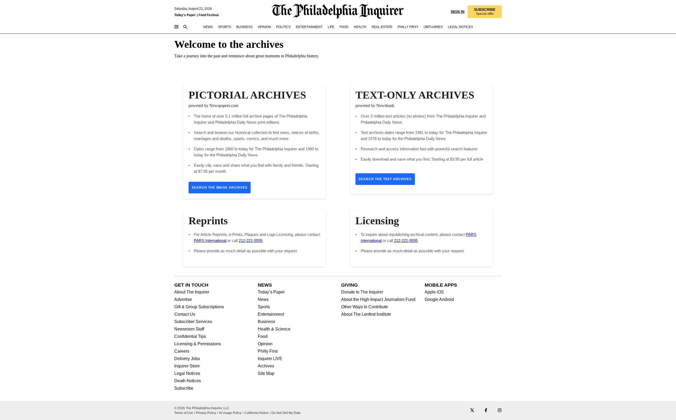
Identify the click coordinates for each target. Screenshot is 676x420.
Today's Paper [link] (185, 15)
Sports (264, 307)
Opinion (265, 344)
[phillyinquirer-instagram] (499, 410)
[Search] (185, 27)
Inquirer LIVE (270, 359)
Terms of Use (183, 413)
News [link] (208, 27)
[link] (485, 11)
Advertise (183, 299)
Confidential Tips (190, 336)
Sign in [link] (457, 12)
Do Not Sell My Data (286, 413)
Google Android (439, 299)
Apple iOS (434, 292)
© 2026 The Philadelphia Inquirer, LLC (201, 408)
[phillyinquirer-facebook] (486, 410)
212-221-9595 (250, 240)
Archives (266, 366)
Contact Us (184, 314)
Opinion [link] (264, 27)
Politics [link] (283, 27)
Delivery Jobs (187, 359)
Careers (181, 351)
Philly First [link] (408, 27)
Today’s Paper (271, 292)
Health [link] (360, 27)
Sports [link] (224, 27)
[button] (485, 11)
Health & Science (274, 329)
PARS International (210, 240)
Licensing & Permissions (197, 344)
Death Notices (187, 381)
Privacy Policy (206, 413)
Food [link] (344, 27)
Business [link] (244, 27)
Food (262, 336)
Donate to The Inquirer (362, 292)
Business (266, 322)
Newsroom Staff (189, 329)
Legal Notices (187, 373)
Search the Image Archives (219, 187)
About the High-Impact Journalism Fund (378, 299)
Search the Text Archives (385, 179)
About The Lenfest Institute (366, 314)
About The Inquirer (191, 292)
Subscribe (183, 388)
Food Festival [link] (209, 15)
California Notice (257, 413)
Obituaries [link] (433, 27)
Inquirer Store (187, 366)
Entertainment (271, 314)
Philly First (268, 351)
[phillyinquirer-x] (472, 410)
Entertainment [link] (309, 27)
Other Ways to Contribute (364, 307)
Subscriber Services (193, 322)
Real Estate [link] (382, 27)
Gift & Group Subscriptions (199, 307)
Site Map (266, 373)
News (263, 299)
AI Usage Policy (230, 413)
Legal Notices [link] (460, 27)
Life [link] (331, 27)
